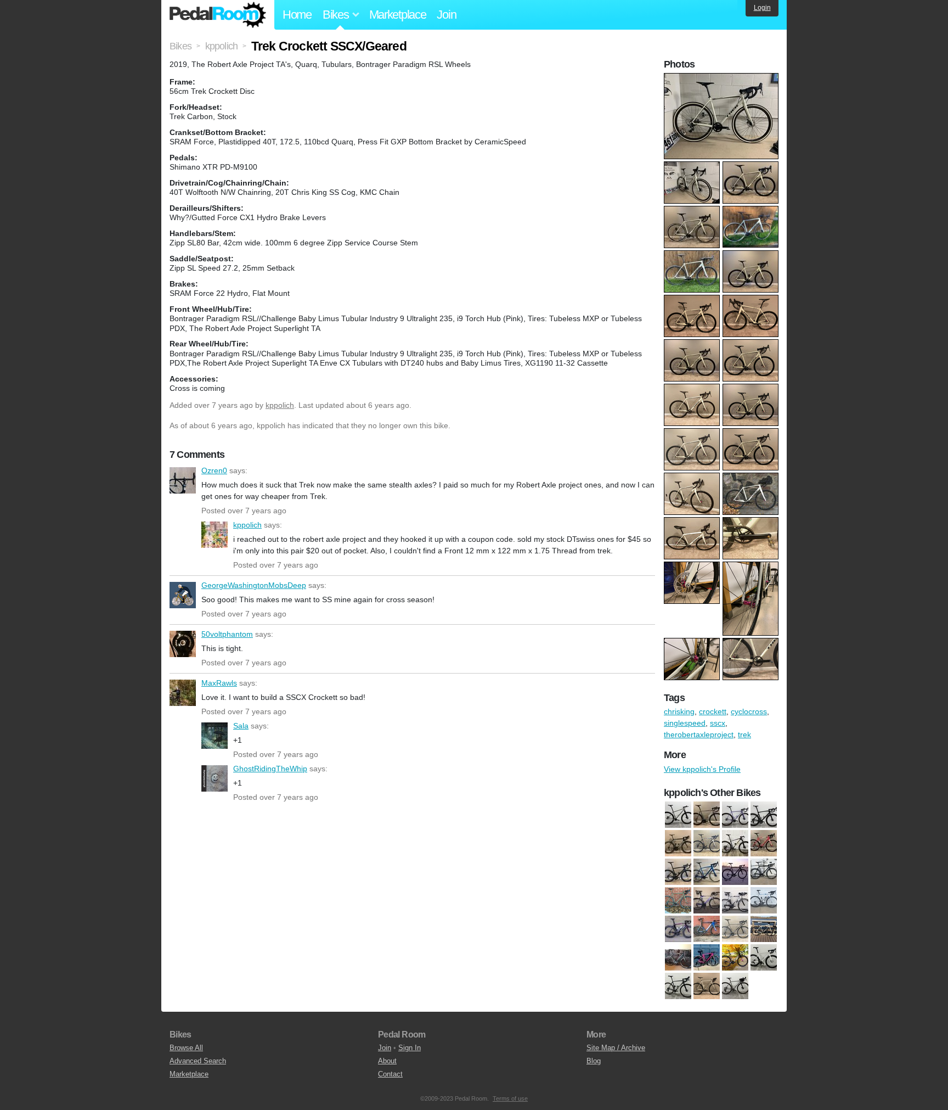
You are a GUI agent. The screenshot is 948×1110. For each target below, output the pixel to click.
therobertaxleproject (698, 734)
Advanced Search (198, 1061)
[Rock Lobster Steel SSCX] (735, 814)
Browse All (186, 1048)
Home (297, 14)
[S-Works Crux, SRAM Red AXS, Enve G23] (678, 986)
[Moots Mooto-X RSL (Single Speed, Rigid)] (678, 814)
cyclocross (749, 711)
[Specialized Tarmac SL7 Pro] (763, 957)
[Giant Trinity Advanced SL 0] (706, 928)
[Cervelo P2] (706, 900)
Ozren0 (183, 480)
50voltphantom (183, 644)
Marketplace (397, 14)
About (387, 1061)
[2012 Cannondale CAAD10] (678, 843)
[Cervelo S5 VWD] (678, 928)
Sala (214, 735)
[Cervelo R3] (763, 900)
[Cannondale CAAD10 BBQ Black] (735, 871)
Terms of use (510, 1098)
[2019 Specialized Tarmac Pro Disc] (678, 871)
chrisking (679, 711)
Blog (593, 1061)
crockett (712, 711)
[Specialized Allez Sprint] (706, 957)
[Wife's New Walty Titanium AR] (735, 986)
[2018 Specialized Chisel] (735, 843)
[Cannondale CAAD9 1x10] (763, 871)
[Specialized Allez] (678, 957)
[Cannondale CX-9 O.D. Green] (678, 900)
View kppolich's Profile (702, 769)
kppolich (280, 405)
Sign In (409, 1048)
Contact (390, 1074)
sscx (717, 723)
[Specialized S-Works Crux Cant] (735, 957)
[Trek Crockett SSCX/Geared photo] (722, 78)
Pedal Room (218, 15)
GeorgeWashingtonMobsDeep (183, 595)
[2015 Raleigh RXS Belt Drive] (706, 843)
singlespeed (685, 723)
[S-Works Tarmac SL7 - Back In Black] (763, 814)
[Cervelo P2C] (735, 900)
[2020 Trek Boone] (706, 871)
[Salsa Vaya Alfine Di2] (763, 928)
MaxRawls (183, 693)
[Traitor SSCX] (706, 986)
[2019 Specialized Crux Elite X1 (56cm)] (763, 843)
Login (762, 8)
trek (744, 734)
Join (446, 14)
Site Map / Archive (615, 1048)
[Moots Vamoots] (735, 928)
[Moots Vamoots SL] (706, 814)
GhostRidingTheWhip (214, 778)
